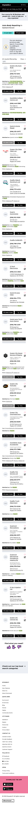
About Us (4, 690)
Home (4, 685)
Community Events (7, 713)
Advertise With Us (7, 744)
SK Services (5, 702)
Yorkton (4, 727)
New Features (6, 688)
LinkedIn (6, 764)
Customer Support (7, 749)
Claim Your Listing (7, 741)
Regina (4, 722)
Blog (3, 705)
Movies (4, 707)
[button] (23, 5)
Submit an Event (6, 746)
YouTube (6, 761)
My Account (5, 700)
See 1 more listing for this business (12, 428)
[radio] (8, 647)
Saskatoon (5, 719)
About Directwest (7, 693)
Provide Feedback (7, 739)
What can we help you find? (12, 9)
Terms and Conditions (8, 773)
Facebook (6, 756)
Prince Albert (5, 730)
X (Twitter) (7, 758)
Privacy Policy (6, 770)
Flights (4, 710)
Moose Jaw (5, 724)
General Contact (6, 736)
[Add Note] (25, 69)
